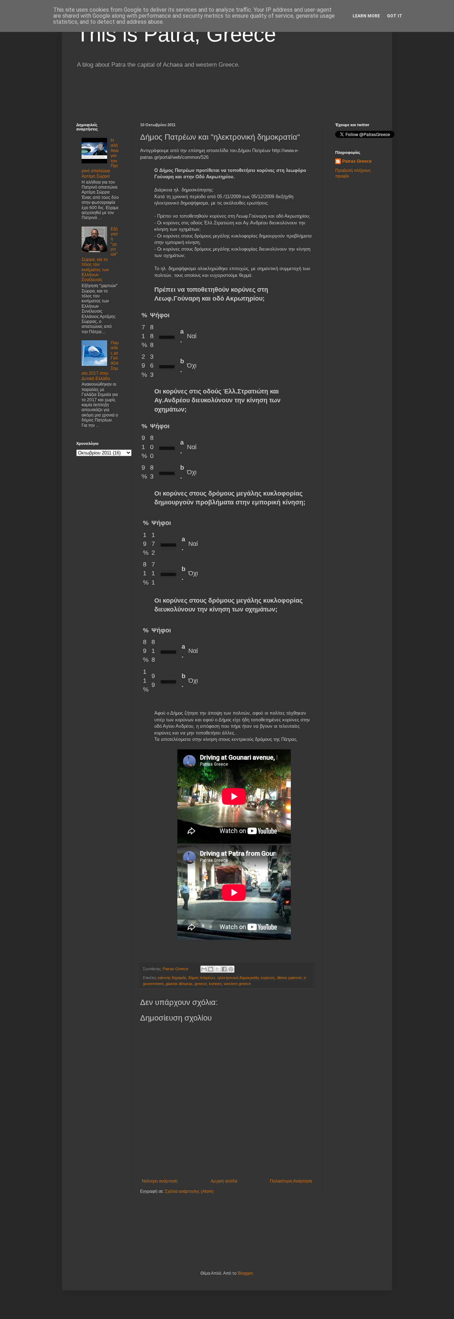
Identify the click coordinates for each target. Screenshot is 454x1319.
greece (201, 984)
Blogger (245, 1273)
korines (215, 984)
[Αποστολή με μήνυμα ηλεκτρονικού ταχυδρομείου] (203, 969)
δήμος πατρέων (201, 978)
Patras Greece (357, 161)
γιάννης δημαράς (171, 978)
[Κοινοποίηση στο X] (217, 969)
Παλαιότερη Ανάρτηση (291, 1181)
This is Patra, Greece (176, 34)
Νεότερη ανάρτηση (160, 1181)
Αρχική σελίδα (224, 1181)
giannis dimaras (179, 984)
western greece (237, 984)
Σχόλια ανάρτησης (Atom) (189, 1191)
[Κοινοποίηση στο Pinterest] (230, 969)
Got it (394, 15)
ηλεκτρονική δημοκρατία (238, 978)
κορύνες (268, 978)
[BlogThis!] (210, 969)
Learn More (366, 15)
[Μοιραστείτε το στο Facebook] (224, 969)
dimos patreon (289, 978)
